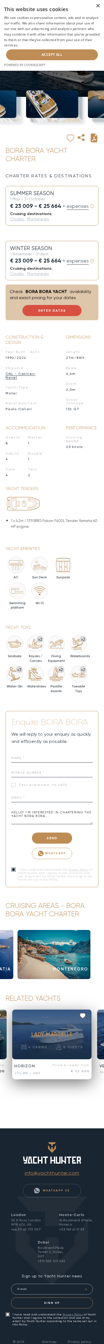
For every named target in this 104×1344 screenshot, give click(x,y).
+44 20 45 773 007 (25, 1229)
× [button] (98, 6)
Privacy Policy (79, 869)
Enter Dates (52, 310)
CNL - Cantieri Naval (20, 375)
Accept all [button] (52, 54)
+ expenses (76, 206)
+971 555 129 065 (51, 1261)
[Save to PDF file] (94, 137)
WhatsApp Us (55, 1190)
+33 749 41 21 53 (72, 1229)
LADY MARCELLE (52, 1034)
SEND (52, 838)
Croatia (17, 219)
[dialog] (52, 35)
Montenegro (38, 219)
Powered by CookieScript (24, 65)
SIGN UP (52, 1303)
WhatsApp (55, 853)
